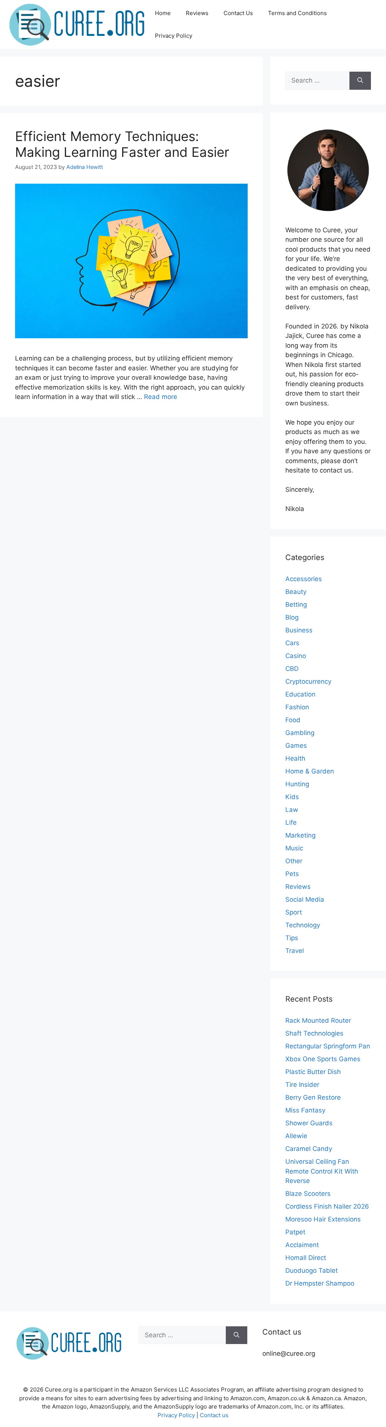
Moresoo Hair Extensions (323, 1219)
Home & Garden (309, 771)
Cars (292, 643)
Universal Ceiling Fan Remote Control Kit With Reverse (321, 1171)
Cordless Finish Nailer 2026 (327, 1206)
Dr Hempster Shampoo (319, 1283)
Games (296, 745)
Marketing (300, 835)
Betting (296, 604)
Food (292, 720)
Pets (292, 874)
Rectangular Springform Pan (327, 1046)
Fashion (297, 707)
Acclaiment (302, 1245)
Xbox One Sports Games (322, 1059)
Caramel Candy (308, 1148)
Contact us (214, 1415)
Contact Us (238, 13)
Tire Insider (302, 1084)
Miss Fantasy (305, 1110)
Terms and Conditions (297, 13)
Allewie (296, 1136)
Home (163, 13)
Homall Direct (305, 1257)
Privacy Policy (173, 35)
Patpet (295, 1232)
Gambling (299, 733)
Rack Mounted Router (318, 1020)
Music (294, 848)
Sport (293, 912)
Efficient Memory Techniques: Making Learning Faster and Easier (122, 144)
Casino (295, 656)
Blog (292, 617)
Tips (291, 938)
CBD (292, 668)
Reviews (197, 13)
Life (291, 822)
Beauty (295, 591)
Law (291, 809)
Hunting (297, 784)
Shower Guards (308, 1123)
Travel (294, 950)
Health (295, 758)
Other (293, 861)
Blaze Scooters (308, 1193)
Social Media (304, 899)
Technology (302, 925)
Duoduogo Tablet (311, 1270)
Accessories (303, 579)
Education (300, 694)
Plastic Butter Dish (313, 1072)
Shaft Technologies (314, 1033)
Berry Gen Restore (313, 1097)
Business (298, 630)
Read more (160, 396)
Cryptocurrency (308, 681)
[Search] (360, 81)
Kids (292, 797)
